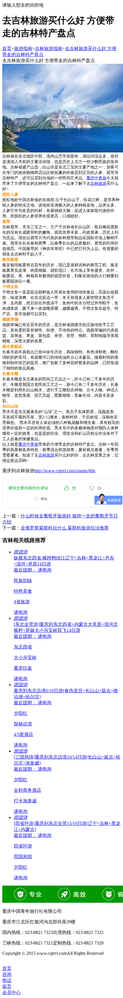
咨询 (6, 974)
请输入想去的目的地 (22, 5)
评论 (44, 499)
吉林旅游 (98, 183)
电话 (6, 980)
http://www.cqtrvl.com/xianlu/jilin (64, 470)
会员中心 (11, 992)
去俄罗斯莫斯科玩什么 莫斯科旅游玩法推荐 (65, 527)
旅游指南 (23, 48)
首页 (6, 48)
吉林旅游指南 (48, 48)
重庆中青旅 (96, 178)
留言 (6, 986)
